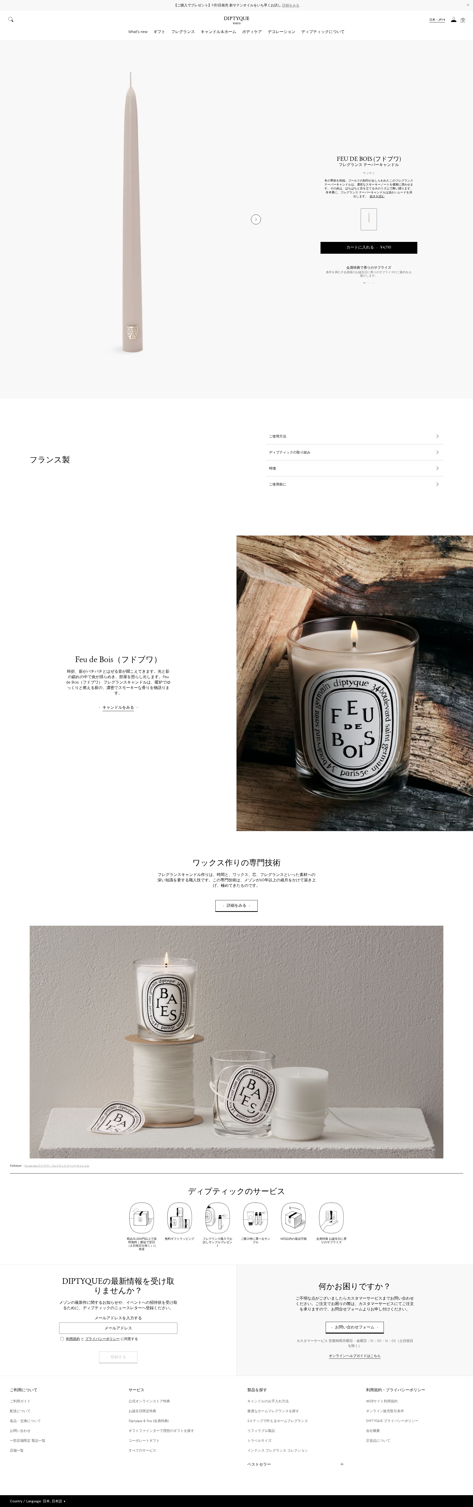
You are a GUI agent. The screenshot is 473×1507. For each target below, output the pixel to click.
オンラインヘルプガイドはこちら (355, 1356)
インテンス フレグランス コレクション (277, 1450)
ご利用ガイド (20, 1401)
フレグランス (183, 32)
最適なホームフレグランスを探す (273, 1411)
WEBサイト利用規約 (382, 1401)
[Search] (11, 20)
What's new (138, 32)
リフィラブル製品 (261, 1431)
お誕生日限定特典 (142, 1411)
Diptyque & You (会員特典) (149, 1421)
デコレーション (281, 32)
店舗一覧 (17, 1450)
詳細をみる (290, 5)
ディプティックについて (323, 32)
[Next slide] (256, 219)
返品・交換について (25, 1421)
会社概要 (373, 1431)
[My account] (454, 21)
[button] (437, 20)
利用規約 (73, 1339)
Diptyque (15, 1165)
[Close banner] (468, 5)
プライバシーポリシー (102, 1339)
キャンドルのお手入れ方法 (268, 1401)
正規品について (378, 1440)
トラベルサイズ (259, 1440)
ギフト (159, 32)
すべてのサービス (142, 1450)
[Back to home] (236, 21)
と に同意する (102, 1339)
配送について (20, 1411)
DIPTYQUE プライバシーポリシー (392, 1421)
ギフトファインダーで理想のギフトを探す (161, 1431)
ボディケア (252, 32)
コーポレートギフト (144, 1440)
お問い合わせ (20, 1431)
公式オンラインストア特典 (149, 1401)
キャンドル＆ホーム (218, 32)
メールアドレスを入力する (118, 1318)
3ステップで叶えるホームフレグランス (277, 1421)
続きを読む (377, 196)
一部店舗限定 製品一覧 (27, 1440)
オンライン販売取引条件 (385, 1411)
